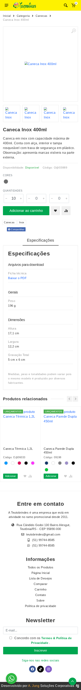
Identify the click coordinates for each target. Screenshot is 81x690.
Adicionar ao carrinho (26, 211)
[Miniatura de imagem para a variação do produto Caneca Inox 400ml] (69, 113)
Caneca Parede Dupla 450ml (59, 450)
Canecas (41, 15)
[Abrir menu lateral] (6, 5)
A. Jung (34, 685)
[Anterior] (69, 399)
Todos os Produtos (40, 567)
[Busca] (66, 5)
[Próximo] (75, 399)
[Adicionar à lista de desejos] (55, 210)
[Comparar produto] (66, 210)
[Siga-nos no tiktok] (40, 669)
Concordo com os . (43, 640)
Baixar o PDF (17, 278)
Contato (40, 595)
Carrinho (40, 589)
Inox (21, 222)
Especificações (40, 240)
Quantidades (13, 190)
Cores (8, 175)
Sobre (40, 600)
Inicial (7, 15)
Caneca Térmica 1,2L (18, 448)
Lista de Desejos (40, 578)
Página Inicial (40, 573)
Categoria (23, 15)
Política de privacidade (40, 606)
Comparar (40, 584)
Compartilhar (17, 229)
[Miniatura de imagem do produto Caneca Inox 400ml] (11, 113)
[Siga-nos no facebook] (32, 669)
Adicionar (10, 476)
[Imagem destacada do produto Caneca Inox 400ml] (40, 64)
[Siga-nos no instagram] (48, 669)
